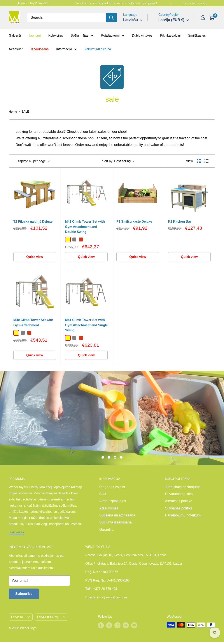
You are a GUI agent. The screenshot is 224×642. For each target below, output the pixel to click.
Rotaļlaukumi (110, 35)
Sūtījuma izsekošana (115, 522)
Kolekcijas (55, 35)
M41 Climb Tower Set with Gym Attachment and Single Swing (86, 325)
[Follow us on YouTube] (134, 625)
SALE (25, 111)
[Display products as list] (206, 161)
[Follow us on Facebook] (101, 625)
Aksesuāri (16, 49)
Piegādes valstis (112, 487)
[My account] (203, 17)
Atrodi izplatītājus (112, 501)
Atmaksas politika (178, 501)
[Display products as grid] (199, 161)
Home (13, 111)
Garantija (106, 529)
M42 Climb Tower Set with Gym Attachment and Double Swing (85, 227)
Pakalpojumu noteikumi (183, 515)
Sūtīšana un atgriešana (117, 515)
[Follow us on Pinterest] (126, 625)
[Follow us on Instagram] (117, 625)
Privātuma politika (179, 494)
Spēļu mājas (79, 35)
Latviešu (17, 617)
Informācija (64, 49)
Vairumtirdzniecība (97, 49)
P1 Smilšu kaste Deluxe (134, 221)
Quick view (34, 257)
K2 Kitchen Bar (179, 221)
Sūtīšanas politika (178, 508)
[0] (211, 17)
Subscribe (23, 594)
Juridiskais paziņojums (182, 487)
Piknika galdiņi (170, 35)
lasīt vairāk (16, 532)
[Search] (111, 17)
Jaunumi (34, 35)
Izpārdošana (40, 49)
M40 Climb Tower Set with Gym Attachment (33, 322)
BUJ (102, 494)
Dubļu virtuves (142, 35)
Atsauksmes (108, 508)
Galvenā (15, 35)
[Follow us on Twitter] (109, 625)
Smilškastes (197, 35)
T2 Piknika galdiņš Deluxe (32, 221)
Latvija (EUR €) (47, 617)
